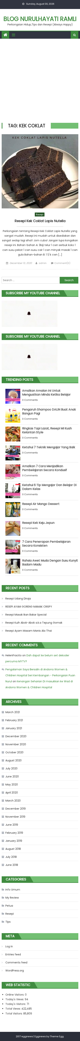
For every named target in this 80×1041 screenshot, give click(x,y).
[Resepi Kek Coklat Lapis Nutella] (40, 171)
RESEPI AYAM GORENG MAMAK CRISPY (28, 606)
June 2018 (11, 865)
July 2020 (11, 768)
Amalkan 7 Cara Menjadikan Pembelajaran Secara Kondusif (44, 468)
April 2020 (11, 792)
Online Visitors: (15, 995)
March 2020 (13, 800)
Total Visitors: (14, 1013)
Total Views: (13, 1009)
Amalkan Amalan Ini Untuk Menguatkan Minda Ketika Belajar (46, 392)
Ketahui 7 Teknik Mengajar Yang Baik (48, 447)
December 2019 (15, 809)
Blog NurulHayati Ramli (40, 19)
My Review (12, 897)
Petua (9, 906)
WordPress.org (14, 970)
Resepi (39, 214)
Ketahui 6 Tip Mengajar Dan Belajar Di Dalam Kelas (49, 487)
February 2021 (14, 720)
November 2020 (15, 744)
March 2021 (12, 712)
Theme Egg (57, 1036)
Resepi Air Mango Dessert (41, 504)
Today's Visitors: (16, 1004)
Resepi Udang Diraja (18, 598)
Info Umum (12, 889)
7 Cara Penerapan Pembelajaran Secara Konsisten (46, 543)
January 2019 (13, 841)
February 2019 (14, 833)
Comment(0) (62, 263)
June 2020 (12, 776)
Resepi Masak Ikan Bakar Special (26, 614)
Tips (8, 922)
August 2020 (13, 760)
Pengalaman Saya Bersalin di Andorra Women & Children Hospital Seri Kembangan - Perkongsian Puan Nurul (40, 675)
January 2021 (13, 728)
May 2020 (11, 784)
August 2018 (13, 849)
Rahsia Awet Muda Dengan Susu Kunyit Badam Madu (50, 562)
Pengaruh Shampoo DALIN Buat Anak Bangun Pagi (49, 411)
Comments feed (16, 962)
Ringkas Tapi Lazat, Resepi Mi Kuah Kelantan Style (47, 430)
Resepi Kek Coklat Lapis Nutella (40, 221)
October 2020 (14, 752)
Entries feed (13, 954)
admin (43, 263)
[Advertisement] (40, 81)
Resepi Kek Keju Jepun (38, 523)
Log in (9, 946)
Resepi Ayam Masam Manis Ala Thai (28, 631)
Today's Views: (15, 999)
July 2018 (11, 857)
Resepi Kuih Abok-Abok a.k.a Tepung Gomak (33, 623)
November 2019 (15, 817)
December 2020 (15, 736)
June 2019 (11, 825)
